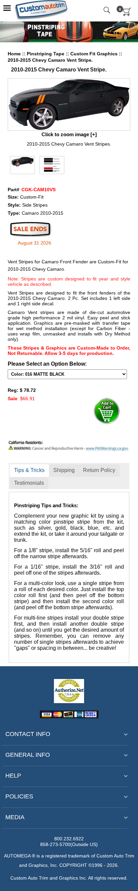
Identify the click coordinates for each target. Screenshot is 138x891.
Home (14, 53)
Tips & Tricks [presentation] (29, 470)
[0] (127, 14)
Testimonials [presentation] (29, 483)
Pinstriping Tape (46, 53)
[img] (69, 104)
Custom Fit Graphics (94, 53)
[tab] (29, 470)
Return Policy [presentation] (99, 470)
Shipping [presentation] (64, 470)
